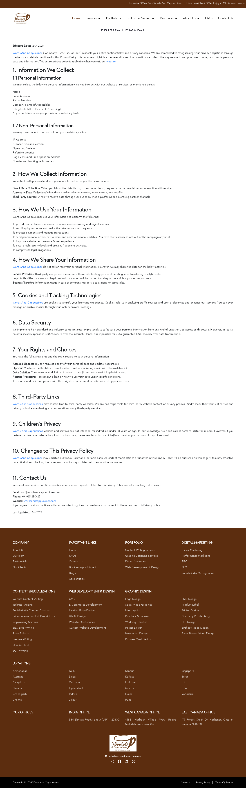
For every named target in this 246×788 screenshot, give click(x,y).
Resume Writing (22, 639)
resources (167, 18)
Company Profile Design (196, 616)
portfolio (112, 18)
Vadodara (188, 694)
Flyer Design (189, 599)
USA (184, 688)
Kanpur (129, 671)
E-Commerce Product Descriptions (34, 616)
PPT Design (188, 622)
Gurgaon (74, 682)
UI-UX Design (77, 616)
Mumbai (130, 688)
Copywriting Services (25, 622)
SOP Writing (20, 651)
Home (76, 18)
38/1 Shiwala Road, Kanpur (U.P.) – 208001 (94, 719)
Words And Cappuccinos (27, 53)
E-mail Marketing (192, 550)
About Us (18, 550)
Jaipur (73, 699)
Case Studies (76, 579)
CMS (72, 599)
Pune (128, 699)
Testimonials (20, 561)
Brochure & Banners (137, 616)
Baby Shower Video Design (198, 633)
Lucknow (130, 682)
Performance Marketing (196, 556)
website (111, 61)
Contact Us (76, 561)
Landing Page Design (82, 610)
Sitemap (185, 782)
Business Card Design (138, 639)
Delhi (72, 671)
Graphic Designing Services (141, 556)
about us (189, 18)
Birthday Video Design (195, 628)
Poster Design (133, 628)
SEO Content (21, 645)
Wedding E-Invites (136, 622)
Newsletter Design (136, 633)
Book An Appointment (82, 567)
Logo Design (132, 599)
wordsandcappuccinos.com (40, 501)
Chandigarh (20, 694)
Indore (73, 694)
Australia (18, 676)
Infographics (132, 610)
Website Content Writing (28, 599)
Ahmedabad (20, 671)
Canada (17, 688)
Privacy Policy (203, 782)
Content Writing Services (140, 550)
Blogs (72, 573)
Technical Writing (23, 604)
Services (91, 18)
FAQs (209, 18)
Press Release (21, 633)
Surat (185, 676)
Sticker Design (190, 610)
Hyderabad (76, 688)
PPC (184, 561)
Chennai (17, 699)
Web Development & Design (142, 567)
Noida (129, 694)
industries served (139, 18)
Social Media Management (198, 573)
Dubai (72, 676)
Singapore (188, 671)
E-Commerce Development (85, 604)
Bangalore (19, 682)
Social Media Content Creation (31, 610)
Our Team (18, 556)
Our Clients (19, 567)
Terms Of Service (224, 782)
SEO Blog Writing (23, 628)
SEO (184, 567)
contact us (225, 18)
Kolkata (129, 676)
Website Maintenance (82, 622)
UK (183, 682)
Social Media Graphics (138, 604)
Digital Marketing (135, 561)
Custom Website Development (87, 628)
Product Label (190, 604)
